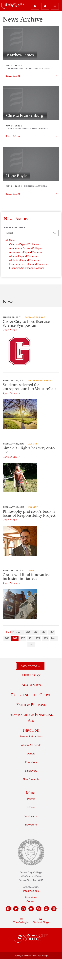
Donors (31, 753)
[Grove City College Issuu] (38, 908)
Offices (31, 807)
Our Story (31, 675)
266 (44, 632)
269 (15, 638)
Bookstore (31, 824)
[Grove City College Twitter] (16, 908)
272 (38, 638)
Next (54, 638)
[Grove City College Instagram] (23, 908)
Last (31, 644)
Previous (17, 632)
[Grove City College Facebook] (8, 908)
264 (28, 632)
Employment (31, 816)
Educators (31, 762)
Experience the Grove (31, 694)
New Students (31, 779)
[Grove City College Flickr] (46, 908)
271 (30, 638)
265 (36, 632)
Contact (31, 901)
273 (45, 638)
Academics (31, 685)
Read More (10, 330)
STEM (31, 570)
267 (52, 632)
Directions (31, 897)
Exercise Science (35, 317)
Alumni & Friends (31, 745)
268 (7, 638)
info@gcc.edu (31, 891)
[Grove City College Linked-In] (54, 908)
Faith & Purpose (31, 704)
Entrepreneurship (39, 380)
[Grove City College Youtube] (31, 908)
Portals (31, 799)
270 (23, 638)
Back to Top (29, 666)
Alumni (32, 444)
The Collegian (21, 922)
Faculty (33, 507)
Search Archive (14, 227)
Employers (31, 770)
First (8, 632)
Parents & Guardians (31, 736)
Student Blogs (41, 922)
